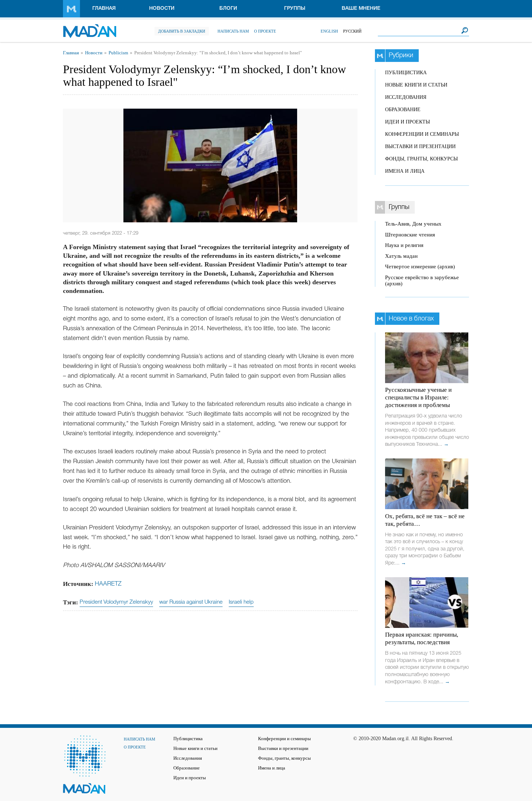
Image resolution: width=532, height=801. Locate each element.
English (329, 31)
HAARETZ (108, 584)
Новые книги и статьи (416, 85)
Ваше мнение (361, 8)
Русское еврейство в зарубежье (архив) (422, 280)
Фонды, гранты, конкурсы (421, 159)
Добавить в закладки (181, 31)
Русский (352, 31)
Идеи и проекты (407, 122)
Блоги (228, 8)
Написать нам (233, 31)
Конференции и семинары (422, 134)
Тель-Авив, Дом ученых (413, 224)
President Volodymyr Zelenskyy (116, 602)
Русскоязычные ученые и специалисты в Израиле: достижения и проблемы (418, 397)
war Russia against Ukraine (191, 602)
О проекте (265, 31)
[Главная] (89, 27)
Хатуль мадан (401, 256)
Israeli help (241, 602)
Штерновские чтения (410, 235)
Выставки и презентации (420, 146)
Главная (104, 8)
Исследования (405, 97)
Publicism (118, 52)
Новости (161, 8)
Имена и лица (405, 171)
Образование (403, 109)
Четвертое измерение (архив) (420, 266)
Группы (294, 8)
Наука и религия (404, 245)
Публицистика (406, 72)
